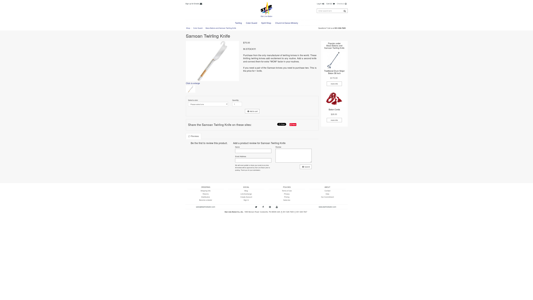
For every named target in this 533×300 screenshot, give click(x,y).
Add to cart (254, 111)
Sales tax (286, 200)
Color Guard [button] (198, 28)
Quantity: (235, 100)
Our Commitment (327, 197)
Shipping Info (206, 190)
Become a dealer (205, 200)
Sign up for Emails (192, 3)
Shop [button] (188, 28)
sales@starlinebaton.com (205, 207)
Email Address (240, 156)
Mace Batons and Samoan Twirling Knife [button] (221, 28)
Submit (307, 167)
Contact (327, 190)
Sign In (246, 200)
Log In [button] (319, 3)
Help (327, 194)
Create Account (246, 197)
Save (294, 124)
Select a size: (193, 100)
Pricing (286, 197)
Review (278, 147)
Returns (206, 194)
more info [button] (334, 83)
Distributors (205, 197)
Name (237, 147)
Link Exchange (246, 194)
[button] (238, 23)
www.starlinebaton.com (327, 207)
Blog (246, 190)
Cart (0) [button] (329, 3)
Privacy (287, 194)
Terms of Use (287, 190)
